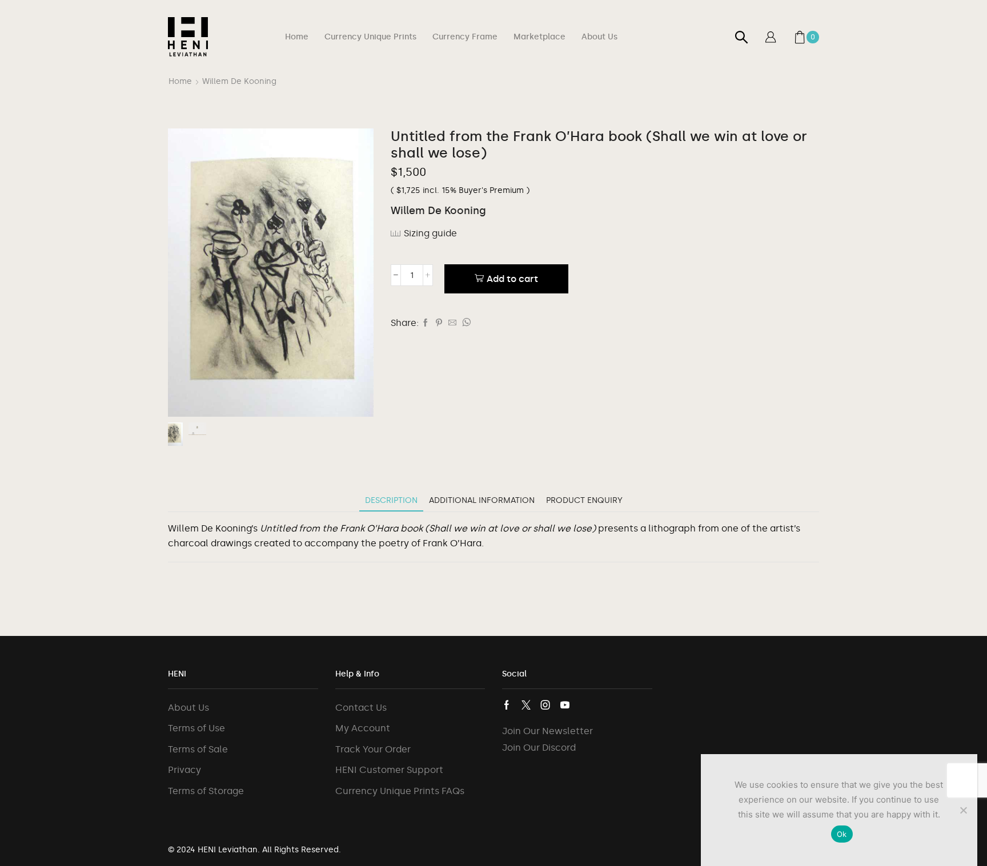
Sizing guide (430, 233)
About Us (599, 37)
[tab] (391, 500)
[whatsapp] (465, 323)
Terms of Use (196, 728)
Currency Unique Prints (370, 37)
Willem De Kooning (239, 81)
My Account (362, 728)
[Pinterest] (439, 323)
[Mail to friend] (452, 323)
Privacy (184, 769)
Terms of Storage (206, 791)
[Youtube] (564, 705)
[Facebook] (425, 323)
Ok (842, 834)
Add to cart (512, 278)
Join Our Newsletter (547, 731)
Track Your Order (373, 749)
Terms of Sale (198, 749)
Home (296, 37)
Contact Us (361, 707)
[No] (963, 810)
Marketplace (539, 37)
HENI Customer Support (389, 769)
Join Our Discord (539, 747)
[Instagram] (545, 705)
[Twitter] (526, 705)
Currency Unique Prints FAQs (399, 791)
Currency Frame (464, 37)
